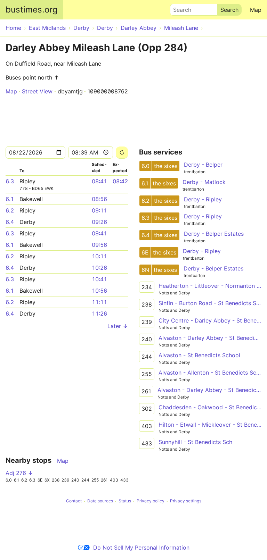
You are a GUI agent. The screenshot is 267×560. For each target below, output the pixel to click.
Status (125, 501)
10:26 (99, 267)
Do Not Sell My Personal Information (141, 547)
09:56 (99, 244)
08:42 (120, 181)
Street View (37, 91)
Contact (74, 501)
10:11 (99, 256)
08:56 (99, 198)
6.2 (10, 210)
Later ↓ (117, 326)
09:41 (99, 233)
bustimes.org (32, 10)
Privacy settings (185, 501)
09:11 (99, 210)
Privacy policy (150, 501)
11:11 (99, 302)
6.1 (10, 198)
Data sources (100, 501)
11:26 (99, 313)
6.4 (10, 221)
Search (179, 8)
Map (255, 9)
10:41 (99, 279)
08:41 (99, 181)
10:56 (99, 290)
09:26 (99, 221)
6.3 (10, 181)
